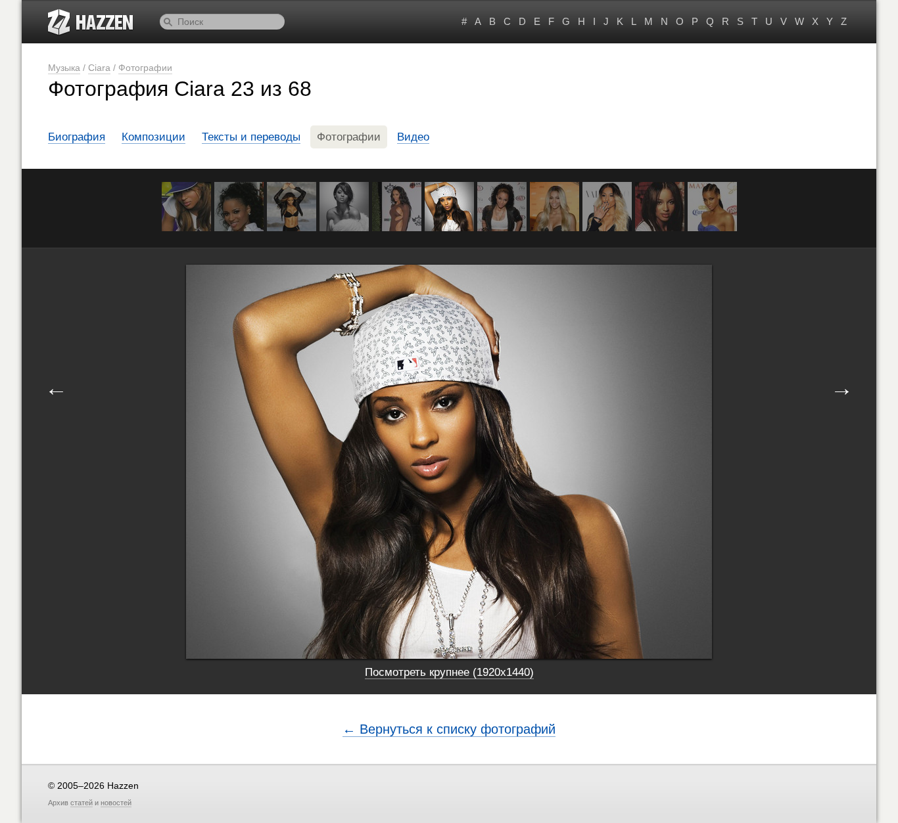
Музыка (64, 67)
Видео (413, 137)
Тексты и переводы (251, 137)
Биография (76, 137)
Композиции (153, 137)
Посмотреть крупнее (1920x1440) (449, 672)
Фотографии (145, 67)
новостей (116, 803)
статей (81, 803)
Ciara (99, 67)
